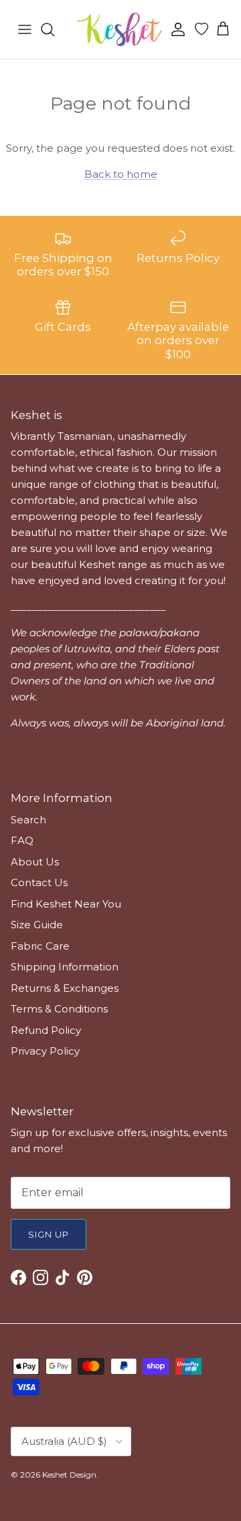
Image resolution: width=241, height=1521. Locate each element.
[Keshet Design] (120, 29)
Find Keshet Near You (66, 903)
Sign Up (48, 1234)
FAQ (22, 840)
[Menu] (24, 29)
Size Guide (37, 924)
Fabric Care (40, 946)
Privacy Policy (45, 1051)
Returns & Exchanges (64, 988)
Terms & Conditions (59, 1008)
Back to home (120, 174)
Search (28, 819)
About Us (35, 861)
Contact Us (39, 882)
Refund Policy (46, 1030)
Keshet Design (69, 1475)
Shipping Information (64, 966)
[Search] (54, 29)
